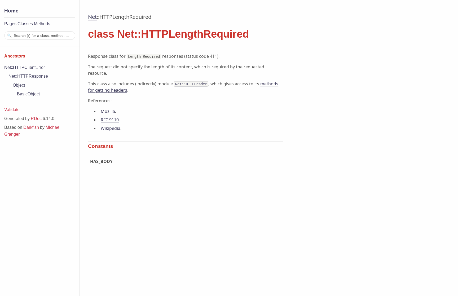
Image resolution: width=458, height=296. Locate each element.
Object (19, 85)
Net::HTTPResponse (28, 76)
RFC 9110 (110, 120)
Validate (12, 109)
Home (11, 11)
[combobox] (39, 35)
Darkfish (31, 127)
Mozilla (108, 111)
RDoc (36, 118)
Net (92, 16)
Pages (10, 23)
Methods (42, 23)
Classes (25, 23)
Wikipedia (110, 128)
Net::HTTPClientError (24, 67)
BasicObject (28, 94)
